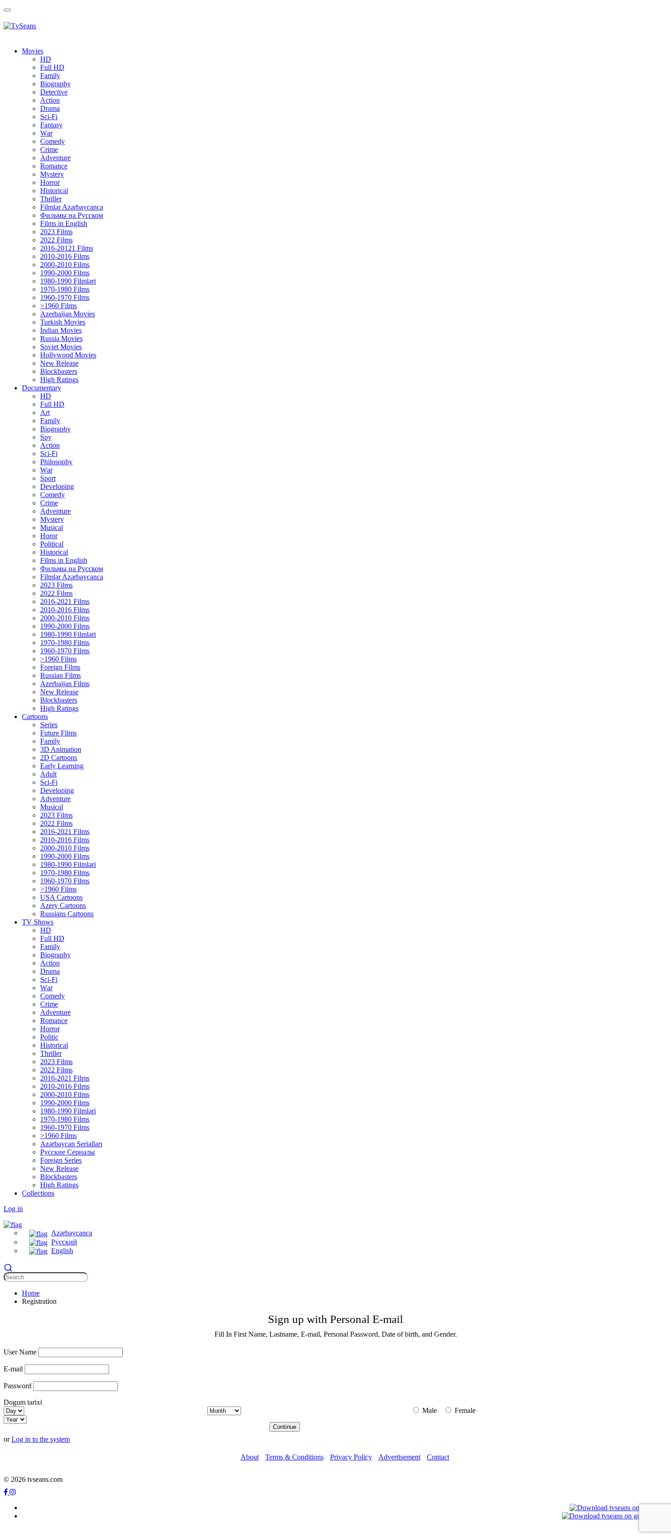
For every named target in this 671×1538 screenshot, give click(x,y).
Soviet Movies (61, 347)
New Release (59, 363)
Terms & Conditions (294, 1457)
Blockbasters (58, 371)
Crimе (49, 149)
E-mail (13, 1369)
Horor (49, 536)
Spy (46, 437)
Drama (50, 108)
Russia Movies (61, 338)
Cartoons (35, 716)
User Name (20, 1352)
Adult (48, 774)
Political (51, 544)
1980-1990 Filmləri (68, 281)
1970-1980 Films (64, 289)
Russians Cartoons (67, 914)
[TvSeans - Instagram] (13, 1492)
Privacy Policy (351, 1457)
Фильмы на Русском (71, 215)
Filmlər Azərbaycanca (71, 207)
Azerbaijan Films (64, 684)
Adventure (55, 158)
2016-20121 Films (66, 248)
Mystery (52, 174)
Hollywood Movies (68, 355)
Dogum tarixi (23, 1402)
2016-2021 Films (64, 601)
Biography (55, 84)
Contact (438, 1457)
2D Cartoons (58, 757)
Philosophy (56, 462)
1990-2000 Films (64, 273)
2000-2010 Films (64, 264)
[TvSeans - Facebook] (7, 1492)
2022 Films (56, 240)
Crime (49, 503)
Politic (49, 1037)
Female (464, 1410)
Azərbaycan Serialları (71, 1144)
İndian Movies (61, 330)
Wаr (46, 133)
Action (50, 100)
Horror (50, 182)
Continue (284, 1426)
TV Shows (37, 922)
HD (45, 59)
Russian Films (60, 675)
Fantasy (51, 125)
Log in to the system (40, 1439)
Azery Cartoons (63, 905)
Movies (32, 51)
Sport (48, 478)
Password (17, 1386)
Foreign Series (61, 1160)
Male (428, 1410)
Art (45, 412)
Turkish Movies (62, 322)
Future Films (58, 733)
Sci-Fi (49, 117)
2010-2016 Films (64, 256)
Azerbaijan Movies (67, 314)
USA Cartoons (61, 897)
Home (31, 1293)
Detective (54, 92)
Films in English (63, 223)
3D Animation (60, 749)
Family (50, 75)
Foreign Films (60, 667)
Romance (54, 166)
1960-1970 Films (64, 297)
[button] (13, 1224)
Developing (57, 486)
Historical (54, 190)
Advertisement (399, 1457)
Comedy (52, 141)
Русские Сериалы (67, 1152)
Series (49, 725)
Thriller (51, 199)
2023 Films (56, 232)
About (250, 1457)
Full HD (52, 67)
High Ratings (59, 379)
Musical (51, 527)
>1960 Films (58, 306)
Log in (13, 1209)
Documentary (41, 388)
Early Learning (62, 766)
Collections (38, 1193)
